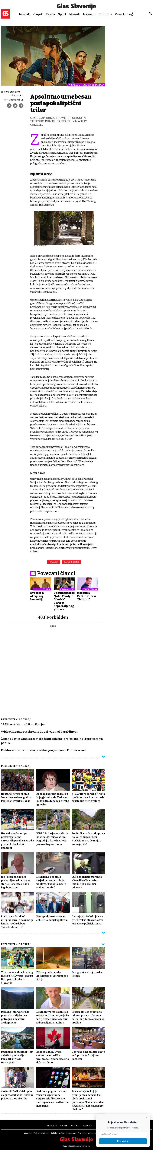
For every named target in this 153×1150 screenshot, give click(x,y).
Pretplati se (123, 1141)
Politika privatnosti (41, 1133)
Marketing (28, 1133)
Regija (50, 14)
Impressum (71, 1133)
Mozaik (74, 14)
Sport (62, 14)
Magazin (89, 14)
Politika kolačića (57, 1133)
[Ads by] (43, 247)
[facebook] (21, 105)
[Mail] (15, 105)
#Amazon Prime (71, 562)
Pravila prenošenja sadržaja (89, 1133)
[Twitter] (9, 105)
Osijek (38, 14)
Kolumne (105, 14)
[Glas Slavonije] (5, 17)
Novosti (24, 14)
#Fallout (54, 562)
